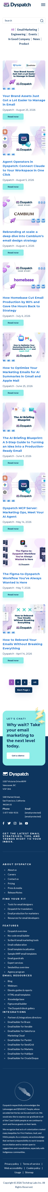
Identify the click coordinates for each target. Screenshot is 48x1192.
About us (12, 870)
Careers (12, 874)
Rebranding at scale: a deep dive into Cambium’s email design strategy (23, 236)
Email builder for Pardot (20, 1040)
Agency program (16, 971)
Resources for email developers (23, 918)
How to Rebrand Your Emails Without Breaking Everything (22, 644)
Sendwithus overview (18, 967)
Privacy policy (12, 1163)
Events (33, 34)
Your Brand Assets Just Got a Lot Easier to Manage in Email (24, 100)
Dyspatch (17, 5)
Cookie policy (33, 1168)
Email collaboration (17, 944)
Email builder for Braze (19, 1022)
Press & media (15, 888)
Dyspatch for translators (20, 909)
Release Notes (15, 892)
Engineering (18, 34)
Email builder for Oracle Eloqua (23, 1058)
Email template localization (21, 949)
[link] (3, 824)
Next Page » (23, 690)
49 (35, 682)
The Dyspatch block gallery (21, 1008)
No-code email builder (19, 935)
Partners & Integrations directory (24, 1017)
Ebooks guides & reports (20, 990)
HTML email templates (19, 994)
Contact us (13, 879)
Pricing (11, 883)
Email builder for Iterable (20, 1026)
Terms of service (31, 1163)
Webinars (12, 985)
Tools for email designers (20, 904)
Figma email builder (17, 1003)
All (12, 29)
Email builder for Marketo (20, 1049)
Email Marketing (27, 29)
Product (24, 43)
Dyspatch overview (17, 931)
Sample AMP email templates (22, 953)
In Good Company (19, 39)
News (36, 39)
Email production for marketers (23, 913)
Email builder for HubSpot (20, 1053)
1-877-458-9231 (10, 812)
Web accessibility (13, 1168)
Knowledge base (16, 999)
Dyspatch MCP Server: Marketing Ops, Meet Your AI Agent (23, 512)
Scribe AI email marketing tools (23, 940)
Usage (18, 1172)
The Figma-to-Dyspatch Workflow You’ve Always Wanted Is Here (22, 578)
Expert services (15, 962)
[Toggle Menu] (43, 4)
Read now (13, 116)
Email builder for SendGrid (21, 1044)
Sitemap (29, 1172)
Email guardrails (16, 958)
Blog (10, 981)
